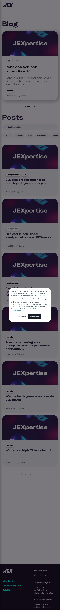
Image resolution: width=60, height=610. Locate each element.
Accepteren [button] (34, 316)
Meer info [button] (22, 316)
